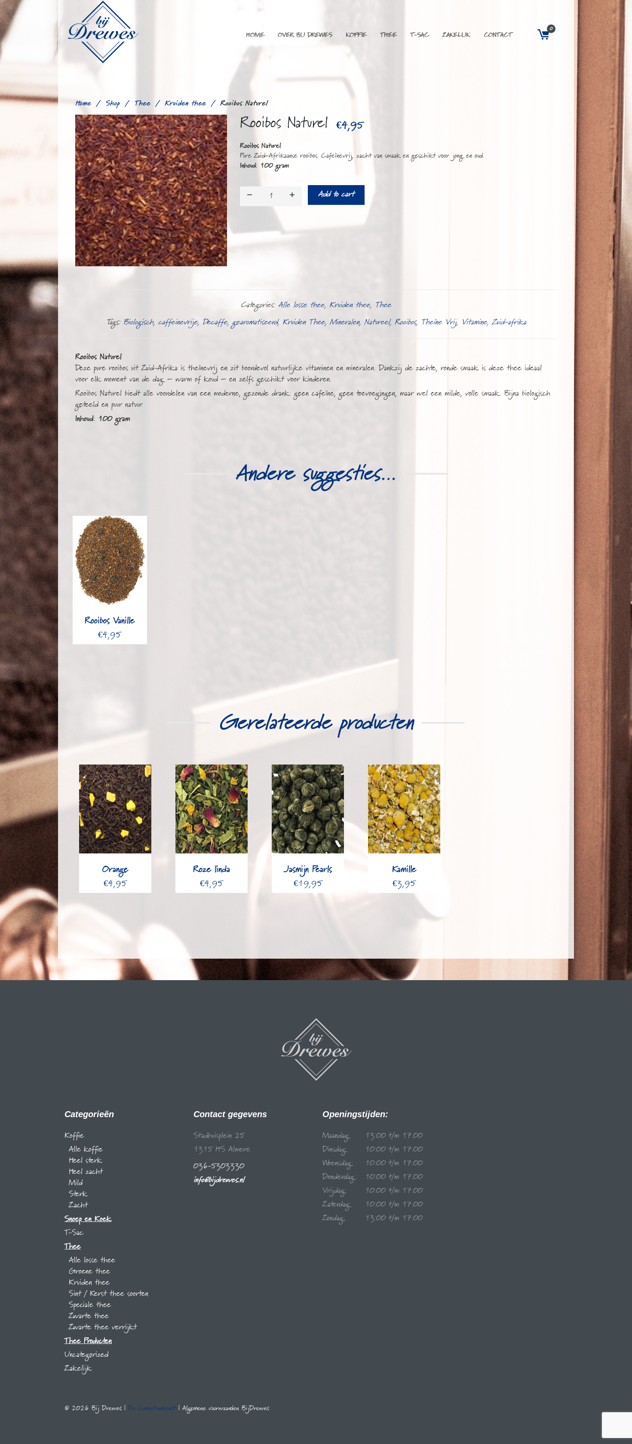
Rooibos (405, 322)
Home (255, 35)
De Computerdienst (152, 1408)
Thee (388, 35)
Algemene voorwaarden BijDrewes (225, 1408)
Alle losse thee (301, 305)
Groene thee (89, 1271)
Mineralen (344, 322)
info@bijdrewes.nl (218, 1180)
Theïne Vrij (439, 322)
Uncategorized (86, 1355)
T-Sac (419, 35)
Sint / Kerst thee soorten (108, 1294)
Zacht (78, 1205)
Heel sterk (85, 1161)
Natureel (377, 322)
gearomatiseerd (255, 322)
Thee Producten (88, 1341)
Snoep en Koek (87, 1219)
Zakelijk (456, 35)
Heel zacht (86, 1172)
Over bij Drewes (305, 35)
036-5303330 (218, 1166)
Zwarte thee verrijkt (103, 1327)
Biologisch (138, 322)
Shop (112, 103)
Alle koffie (86, 1149)
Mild (76, 1183)
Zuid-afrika (509, 322)
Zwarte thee (89, 1316)
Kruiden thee (185, 103)
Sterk (78, 1194)
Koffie (356, 35)
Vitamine (474, 322)
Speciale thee (90, 1305)
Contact (498, 35)
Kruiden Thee (303, 322)
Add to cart (336, 194)
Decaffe (214, 322)
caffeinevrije (178, 322)
